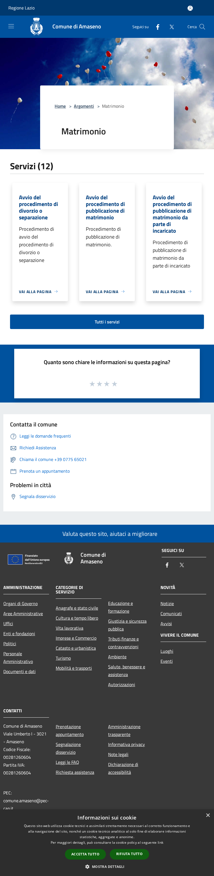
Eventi (166, 661)
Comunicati (171, 613)
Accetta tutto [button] (85, 854)
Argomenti (84, 106)
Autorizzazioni (121, 684)
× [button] (208, 815)
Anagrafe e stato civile (77, 608)
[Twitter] (169, 26)
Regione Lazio (21, 7)
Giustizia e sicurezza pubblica (127, 625)
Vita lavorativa (69, 628)
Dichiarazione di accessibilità (123, 768)
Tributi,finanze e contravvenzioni (123, 642)
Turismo (63, 658)
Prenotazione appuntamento (70, 730)
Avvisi (166, 623)
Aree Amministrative (23, 613)
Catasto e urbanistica (76, 648)
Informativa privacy (126, 744)
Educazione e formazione (120, 607)
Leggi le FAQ (67, 762)
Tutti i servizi (107, 321)
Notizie (167, 603)
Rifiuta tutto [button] (129, 854)
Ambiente (117, 656)
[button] (106, 866)
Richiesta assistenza (75, 772)
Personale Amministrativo (18, 657)
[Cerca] (202, 26)
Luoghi (166, 651)
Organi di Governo (20, 603)
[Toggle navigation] (11, 26)
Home (60, 106)
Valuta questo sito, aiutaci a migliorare (109, 533)
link (160, 842)
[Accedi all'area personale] (190, 8)
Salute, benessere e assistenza (126, 670)
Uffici (8, 623)
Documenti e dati (19, 671)
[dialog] (107, 842)
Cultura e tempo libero (77, 618)
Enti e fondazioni (19, 633)
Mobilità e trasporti (74, 668)
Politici (9, 643)
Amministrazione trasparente (124, 730)
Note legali (118, 754)
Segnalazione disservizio (68, 748)
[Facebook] (155, 26)
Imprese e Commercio (76, 638)
